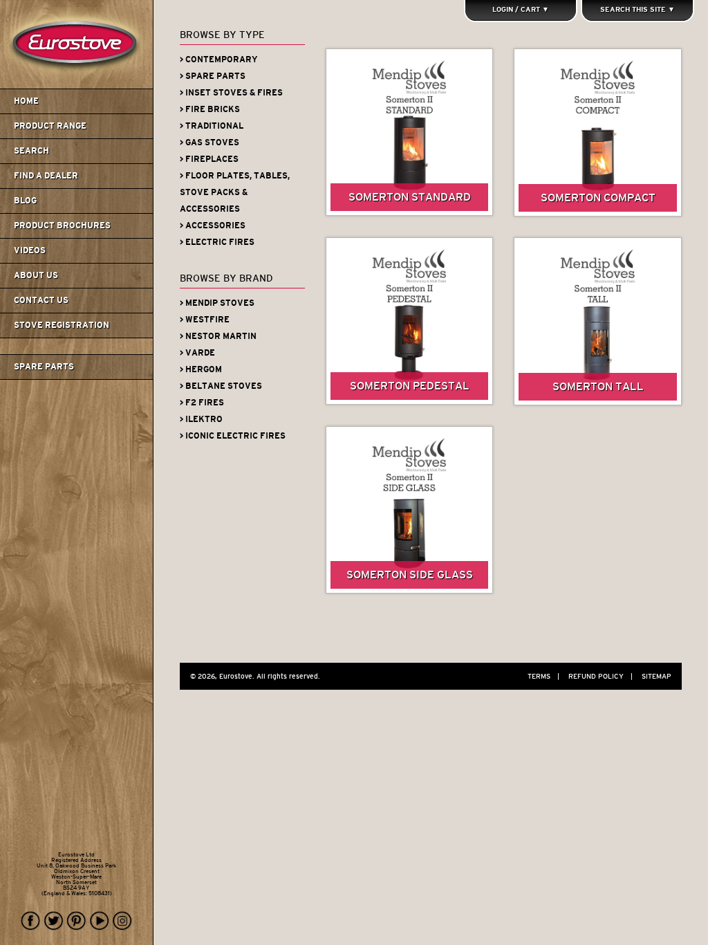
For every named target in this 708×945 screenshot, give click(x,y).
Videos (30, 250)
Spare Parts (44, 366)
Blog (25, 200)
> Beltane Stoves (221, 386)
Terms (543, 676)
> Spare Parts (212, 76)
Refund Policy (600, 676)
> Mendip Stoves (217, 303)
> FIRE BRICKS (210, 109)
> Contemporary (219, 59)
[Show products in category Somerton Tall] (598, 321)
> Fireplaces (209, 159)
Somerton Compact (598, 197)
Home (26, 101)
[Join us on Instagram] (122, 921)
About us (36, 275)
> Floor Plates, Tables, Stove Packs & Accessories (235, 192)
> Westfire (205, 319)
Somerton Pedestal (409, 386)
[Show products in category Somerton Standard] (409, 132)
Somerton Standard (409, 197)
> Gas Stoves (209, 142)
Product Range (50, 126)
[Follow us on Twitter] (54, 921)
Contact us (41, 300)
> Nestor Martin (218, 336)
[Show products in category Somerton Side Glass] (409, 510)
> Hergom (201, 369)
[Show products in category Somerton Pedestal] (409, 321)
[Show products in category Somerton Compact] (598, 132)
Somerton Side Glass (409, 574)
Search (31, 151)
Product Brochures (62, 225)
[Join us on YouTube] (99, 921)
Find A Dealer (46, 176)
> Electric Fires (217, 242)
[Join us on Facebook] (31, 921)
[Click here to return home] (78, 86)
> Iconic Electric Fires (233, 436)
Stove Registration (61, 325)
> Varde (197, 353)
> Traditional (211, 126)
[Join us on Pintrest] (76, 921)
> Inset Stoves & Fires (231, 93)
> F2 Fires (202, 402)
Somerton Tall (598, 386)
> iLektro (201, 419)
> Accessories (212, 225)
